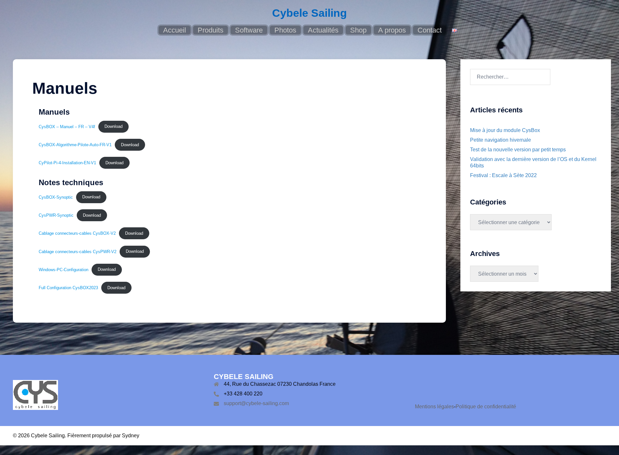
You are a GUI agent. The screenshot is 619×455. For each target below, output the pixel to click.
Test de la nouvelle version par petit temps (518, 149)
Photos (285, 30)
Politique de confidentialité (486, 406)
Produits (210, 30)
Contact (430, 30)
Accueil (174, 30)
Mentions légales (434, 406)
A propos (392, 30)
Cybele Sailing (309, 13)
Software (249, 30)
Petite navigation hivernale (500, 140)
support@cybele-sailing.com (256, 403)
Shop (358, 30)
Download (113, 126)
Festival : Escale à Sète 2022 (503, 175)
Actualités (323, 30)
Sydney (130, 435)
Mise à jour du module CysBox (505, 130)
